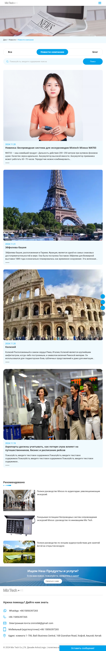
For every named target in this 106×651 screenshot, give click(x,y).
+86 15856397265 (18, 617)
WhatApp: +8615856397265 (23, 610)
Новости (12, 40)
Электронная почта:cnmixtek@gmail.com (31, 623)
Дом (5, 40)
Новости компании (26, 40)
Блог (95, 51)
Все (10, 51)
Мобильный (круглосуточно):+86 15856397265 (34, 629)
